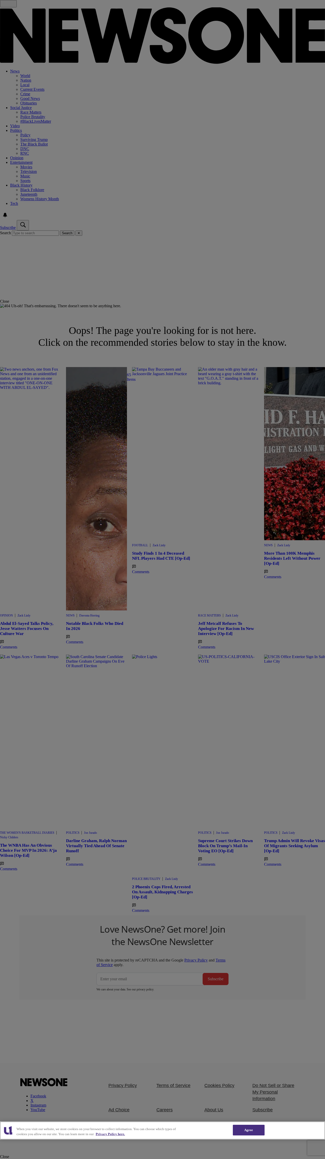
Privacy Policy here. (110, 1134)
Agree (248, 1130)
